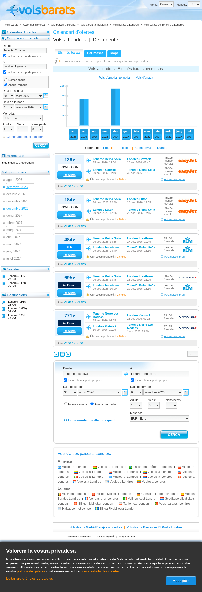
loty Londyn (136, 503)
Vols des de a (96, 527)
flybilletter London (113, 494)
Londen (74, 494)
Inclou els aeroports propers (24, 56)
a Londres (74, 467)
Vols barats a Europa (62, 24)
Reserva (70, 175)
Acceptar (181, 581)
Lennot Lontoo (76, 508)
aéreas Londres (152, 467)
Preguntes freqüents (79, 536)
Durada (162, 148)
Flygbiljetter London (117, 508)
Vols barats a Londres (126, 24)
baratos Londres (174, 503)
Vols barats (11, 24)
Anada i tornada (17, 84)
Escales (124, 148)
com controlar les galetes (100, 571)
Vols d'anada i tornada (114, 77)
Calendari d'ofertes (34, 24)
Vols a (69, 39)
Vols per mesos (14, 172)
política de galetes (31, 571)
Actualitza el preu (174, 179)
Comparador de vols (23, 38)
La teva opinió (105, 536)
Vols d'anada (144, 77)
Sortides (13, 269)
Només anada (16, 79)
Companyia (143, 148)
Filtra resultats (13, 156)
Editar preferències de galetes (29, 578)
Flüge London (158, 494)
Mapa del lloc (127, 536)
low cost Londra (142, 498)
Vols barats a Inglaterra (94, 24)
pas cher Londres (104, 498)
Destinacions (17, 295)
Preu (106, 148)
